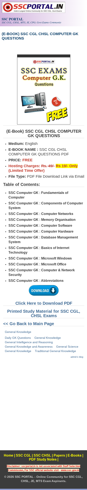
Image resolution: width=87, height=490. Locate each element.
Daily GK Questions (18, 337)
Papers (59, 455)
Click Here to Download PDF (43, 303)
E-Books (75, 455)
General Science (67, 346)
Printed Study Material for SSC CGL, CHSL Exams (43, 313)
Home (8, 455)
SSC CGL (23, 455)
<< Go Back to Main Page (28, 323)
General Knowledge (18, 332)
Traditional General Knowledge (55, 351)
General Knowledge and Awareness (29, 346)
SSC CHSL (42, 455)
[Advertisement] (43, 407)
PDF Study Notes (43, 459)
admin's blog (77, 357)
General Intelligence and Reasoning (29, 342)
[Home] (33, 11)
